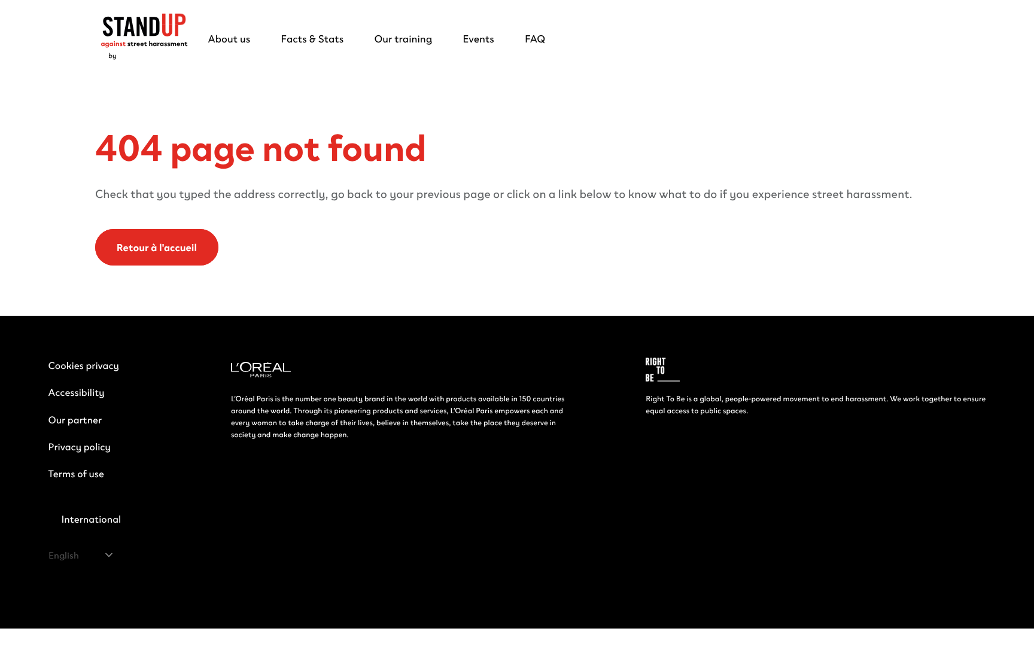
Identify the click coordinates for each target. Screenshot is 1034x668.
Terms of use (76, 473)
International (91, 519)
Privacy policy (79, 446)
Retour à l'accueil (157, 247)
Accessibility (76, 392)
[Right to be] (663, 371)
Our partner (75, 419)
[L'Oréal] (261, 371)
